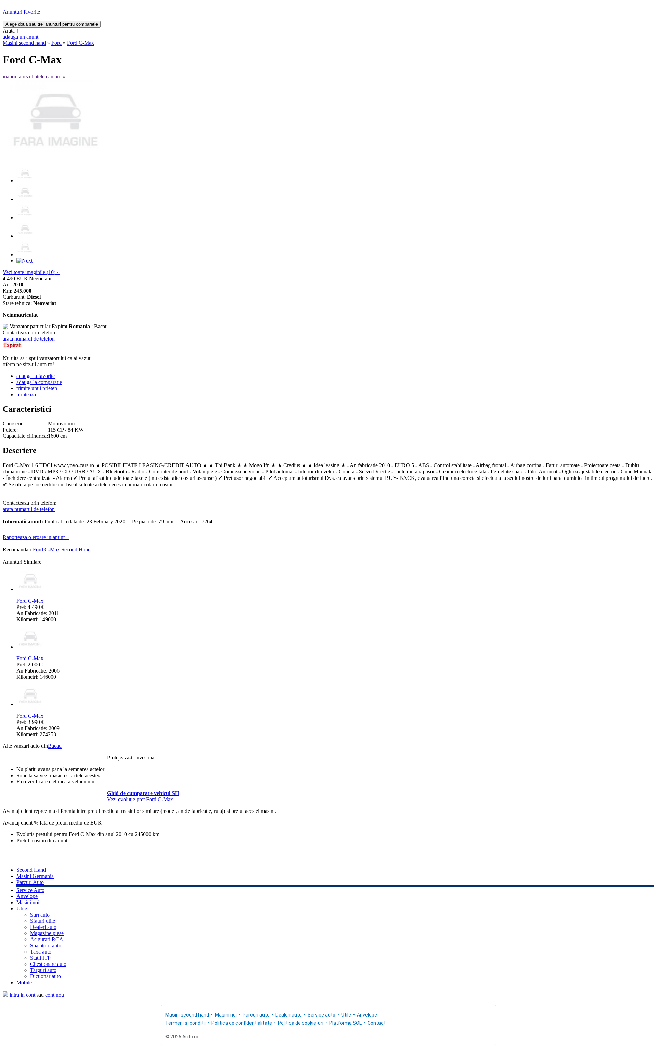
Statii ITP (40, 958)
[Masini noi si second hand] (5, 995)
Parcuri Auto (30, 882)
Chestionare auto (48, 964)
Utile (21, 908)
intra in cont (22, 995)
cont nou (54, 995)
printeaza (26, 394)
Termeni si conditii (185, 1023)
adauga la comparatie (39, 382)
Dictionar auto (45, 976)
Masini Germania (35, 876)
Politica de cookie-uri (300, 1023)
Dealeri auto (43, 927)
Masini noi (27, 902)
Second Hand (31, 870)
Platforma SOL (345, 1023)
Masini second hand (24, 43)
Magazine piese (47, 933)
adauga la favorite (35, 376)
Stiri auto (40, 915)
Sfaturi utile (42, 921)
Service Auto (30, 890)
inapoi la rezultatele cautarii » (34, 76)
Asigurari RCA (46, 939)
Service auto (321, 1015)
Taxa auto (40, 952)
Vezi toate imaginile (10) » (31, 272)
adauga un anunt (20, 37)
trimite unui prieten (36, 388)
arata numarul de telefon (29, 339)
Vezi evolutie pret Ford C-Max (140, 799)
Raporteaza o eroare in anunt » (36, 537)
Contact (377, 1023)
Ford (56, 43)
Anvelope (27, 896)
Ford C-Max (80, 43)
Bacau (55, 746)
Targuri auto (43, 970)
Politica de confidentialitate (241, 1023)
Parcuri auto (256, 1015)
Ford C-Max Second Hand (62, 549)
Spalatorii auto (45, 945)
